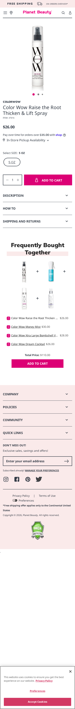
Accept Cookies (37, 701)
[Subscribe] (66, 461)
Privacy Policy (21, 495)
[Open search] (63, 12)
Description (13, 195)
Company (10, 394)
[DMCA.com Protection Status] (37, 539)
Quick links (13, 433)
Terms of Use (47, 495)
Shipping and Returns (22, 221)
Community (13, 420)
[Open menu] (5, 13)
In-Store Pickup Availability (26, 140)
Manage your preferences (42, 470)
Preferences (26, 500)
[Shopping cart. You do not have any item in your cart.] (70, 13)
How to (9, 208)
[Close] (70, 671)
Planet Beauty (30, 515)
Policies (10, 407)
